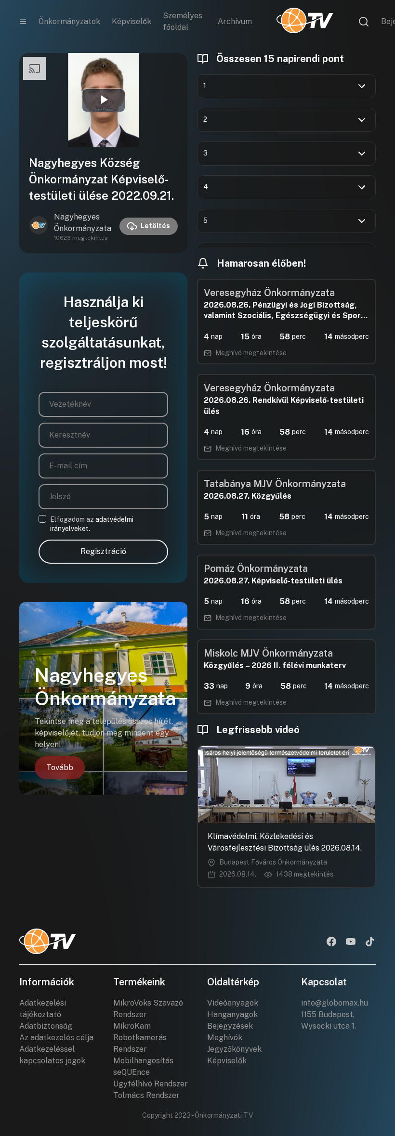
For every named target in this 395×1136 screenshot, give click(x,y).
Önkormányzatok (69, 21)
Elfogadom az (91, 524)
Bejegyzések (230, 1026)
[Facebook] (331, 942)
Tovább (59, 767)
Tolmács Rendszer (146, 1095)
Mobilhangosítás (143, 1060)
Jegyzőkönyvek (234, 1049)
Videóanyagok (232, 1002)
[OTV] (304, 22)
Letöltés (155, 226)
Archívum (235, 21)
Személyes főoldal (182, 21)
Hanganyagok (232, 1014)
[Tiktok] (370, 942)
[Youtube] (350, 942)
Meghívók (224, 1037)
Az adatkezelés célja (56, 1037)
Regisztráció (103, 551)
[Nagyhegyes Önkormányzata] (38, 226)
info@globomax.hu (334, 1002)
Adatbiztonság (45, 1026)
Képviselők (131, 21)
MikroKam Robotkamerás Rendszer (140, 1037)
